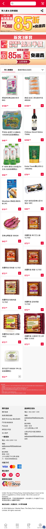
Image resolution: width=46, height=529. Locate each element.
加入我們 (5, 433)
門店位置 (5, 426)
